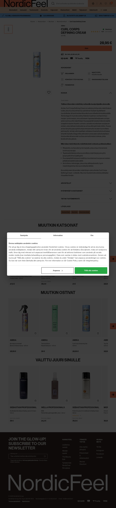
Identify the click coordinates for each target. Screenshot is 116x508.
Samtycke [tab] (24, 235)
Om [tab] (92, 235)
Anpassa (56, 270)
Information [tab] (58, 235)
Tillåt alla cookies (91, 270)
